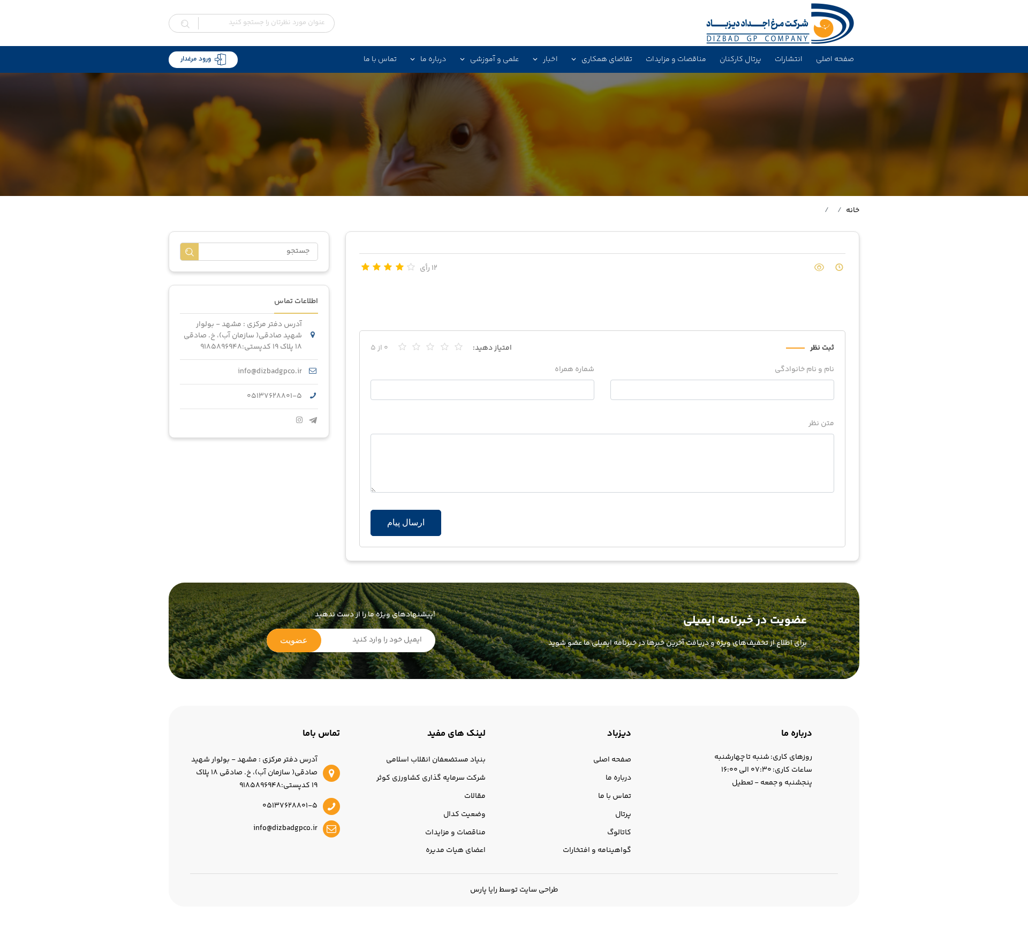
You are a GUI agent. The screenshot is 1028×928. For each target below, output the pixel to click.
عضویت (294, 640)
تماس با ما (380, 59)
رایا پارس (483, 890)
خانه (852, 210)
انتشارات (789, 59)
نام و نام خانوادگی (804, 369)
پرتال (623, 814)
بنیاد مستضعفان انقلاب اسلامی (436, 760)
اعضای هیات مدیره (456, 850)
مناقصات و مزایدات (676, 59)
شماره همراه (574, 369)
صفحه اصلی (835, 59)
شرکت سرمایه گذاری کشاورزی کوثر (431, 778)
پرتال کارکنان (740, 59)
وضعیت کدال (464, 814)
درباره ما (618, 778)
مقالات (475, 796)
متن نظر (821, 423)
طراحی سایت (538, 890)
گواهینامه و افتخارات (597, 850)
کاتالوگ (619, 833)
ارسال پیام (406, 522)
